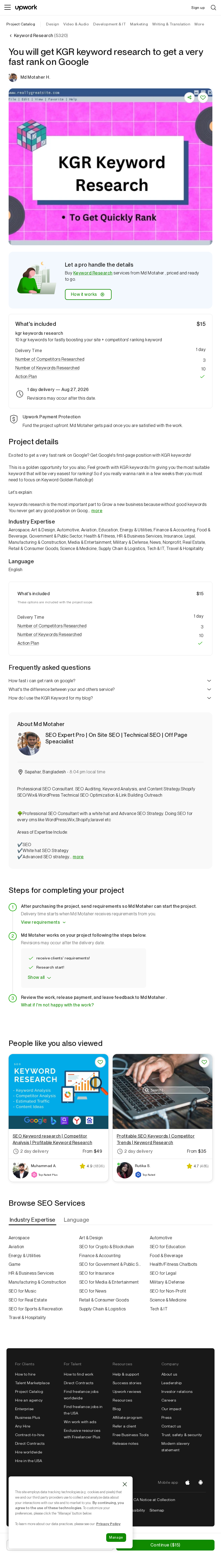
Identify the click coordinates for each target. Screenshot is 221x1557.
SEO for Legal (163, 1273)
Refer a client (124, 1426)
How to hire (25, 1374)
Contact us (171, 1426)
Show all (36, 977)
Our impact (171, 1409)
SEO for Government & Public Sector (110, 1264)
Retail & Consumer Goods (104, 1300)
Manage (116, 1537)
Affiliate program (127, 1417)
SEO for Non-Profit (168, 1291)
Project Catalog (20, 24)
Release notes (125, 1443)
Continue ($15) (165, 1545)
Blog (117, 1409)
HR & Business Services (31, 1273)
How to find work (79, 1374)
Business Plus (27, 1417)
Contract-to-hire (29, 1435)
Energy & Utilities (25, 1255)
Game (14, 1264)
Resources (122, 1400)
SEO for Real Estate (28, 1300)
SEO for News (92, 1291)
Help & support (126, 1374)
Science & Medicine (168, 1300)
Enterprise (24, 1409)
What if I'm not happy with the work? (57, 1005)
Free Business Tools (131, 1435)
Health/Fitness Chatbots (173, 1264)
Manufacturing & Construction (37, 1282)
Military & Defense (167, 1282)
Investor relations (177, 1391)
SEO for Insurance (96, 1273)
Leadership (171, 1383)
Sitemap (157, 1510)
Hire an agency (29, 1400)
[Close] (125, 1484)
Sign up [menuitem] (198, 7)
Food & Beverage (166, 1255)
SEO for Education (167, 1246)
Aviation (16, 1246)
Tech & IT (159, 1308)
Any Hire (22, 1426)
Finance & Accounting (100, 1255)
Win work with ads (80, 1422)
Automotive (161, 1237)
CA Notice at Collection (154, 1500)
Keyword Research (93, 273)
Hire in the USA (28, 1461)
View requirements (40, 922)
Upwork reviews (127, 1391)
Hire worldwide (28, 1452)
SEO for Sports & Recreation (36, 1308)
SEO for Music (22, 1291)
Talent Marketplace (32, 1383)
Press (166, 1417)
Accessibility (133, 1510)
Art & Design (91, 1237)
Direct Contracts (30, 1443)
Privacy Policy (108, 1524)
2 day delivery (34, 1151)
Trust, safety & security (181, 1435)
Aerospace (19, 1237)
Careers (168, 1400)
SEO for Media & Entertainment (109, 1282)
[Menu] (7, 7)
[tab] (33, 1219)
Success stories (127, 1383)
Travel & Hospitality (27, 1317)
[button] (110, 359)
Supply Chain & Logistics (102, 1308)
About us (169, 1374)
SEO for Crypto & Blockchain (106, 1246)
